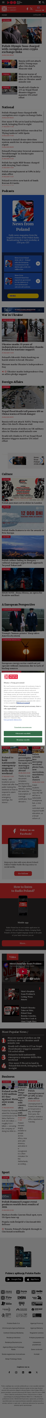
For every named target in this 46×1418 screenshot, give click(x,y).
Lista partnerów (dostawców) (13, 720)
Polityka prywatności (23, 702)
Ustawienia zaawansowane (23, 727)
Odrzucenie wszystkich (23, 733)
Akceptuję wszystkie (23, 740)
